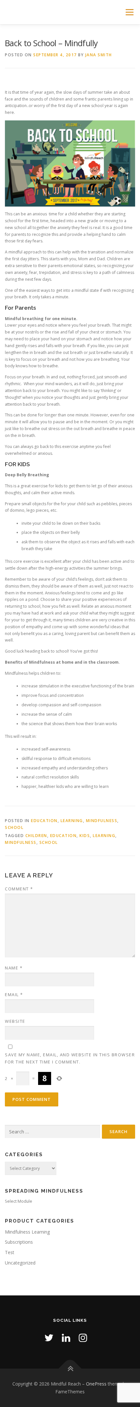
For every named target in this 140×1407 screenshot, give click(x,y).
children (36, 835)
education (44, 820)
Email (14, 994)
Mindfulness (102, 820)
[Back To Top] (70, 1368)
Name (13, 968)
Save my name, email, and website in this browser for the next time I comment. (70, 1058)
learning (104, 835)
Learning (72, 820)
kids (84, 835)
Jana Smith (98, 55)
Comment (19, 889)
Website (15, 1021)
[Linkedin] (66, 1337)
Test (9, 1252)
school (14, 827)
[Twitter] (48, 1337)
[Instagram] (83, 1337)
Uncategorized (20, 1263)
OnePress (96, 1384)
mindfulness (20, 842)
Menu (129, 12)
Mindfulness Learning (27, 1232)
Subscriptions (19, 1242)
